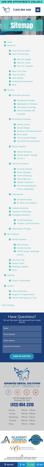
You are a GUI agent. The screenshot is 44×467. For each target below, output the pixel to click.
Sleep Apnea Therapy (21, 228)
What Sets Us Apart (21, 50)
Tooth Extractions (25, 220)
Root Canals (22, 134)
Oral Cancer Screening (26, 107)
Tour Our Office (18, 74)
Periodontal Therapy (26, 100)
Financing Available (20, 266)
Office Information (19, 291)
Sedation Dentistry (20, 208)
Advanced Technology (21, 211)
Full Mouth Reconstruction (28, 141)
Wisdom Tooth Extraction (28, 223)
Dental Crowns (23, 124)
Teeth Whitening (24, 175)
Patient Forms (18, 263)
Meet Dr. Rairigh (24, 59)
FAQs (14, 270)
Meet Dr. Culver (24, 62)
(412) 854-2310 (22, 9)
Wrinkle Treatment (25, 182)
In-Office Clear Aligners (27, 203)
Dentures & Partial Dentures (29, 131)
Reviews (11, 275)
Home (9, 42)
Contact (10, 286)
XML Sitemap (8, 305)
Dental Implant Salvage (27, 155)
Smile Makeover (24, 179)
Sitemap (34, 457)
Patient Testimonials (21, 280)
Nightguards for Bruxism (27, 104)
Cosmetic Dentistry (20, 163)
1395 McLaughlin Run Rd (22, 399)
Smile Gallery (18, 78)
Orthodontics (17, 194)
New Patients (13, 234)
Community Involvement (22, 81)
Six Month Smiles (24, 199)
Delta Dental (22, 244)
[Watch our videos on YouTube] (36, 392)
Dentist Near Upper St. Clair (24, 297)
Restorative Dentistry (21, 119)
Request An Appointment (23, 294)
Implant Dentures (24, 151)
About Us (11, 45)
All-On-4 (21, 158)
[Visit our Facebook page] (8, 392)
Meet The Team (19, 71)
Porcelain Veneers (24, 169)
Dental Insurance (19, 239)
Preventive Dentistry (21, 95)
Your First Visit (18, 260)
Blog (14, 84)
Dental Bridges (23, 128)
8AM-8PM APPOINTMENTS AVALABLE (22, 1)
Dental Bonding (23, 172)
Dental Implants (19, 146)
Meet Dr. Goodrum (25, 66)
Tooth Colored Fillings (26, 137)
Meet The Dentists (20, 54)
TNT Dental (27, 459)
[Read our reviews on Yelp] (26, 392)
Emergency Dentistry (21, 215)
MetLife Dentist (24, 248)
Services (10, 90)
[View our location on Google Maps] (17, 392)
